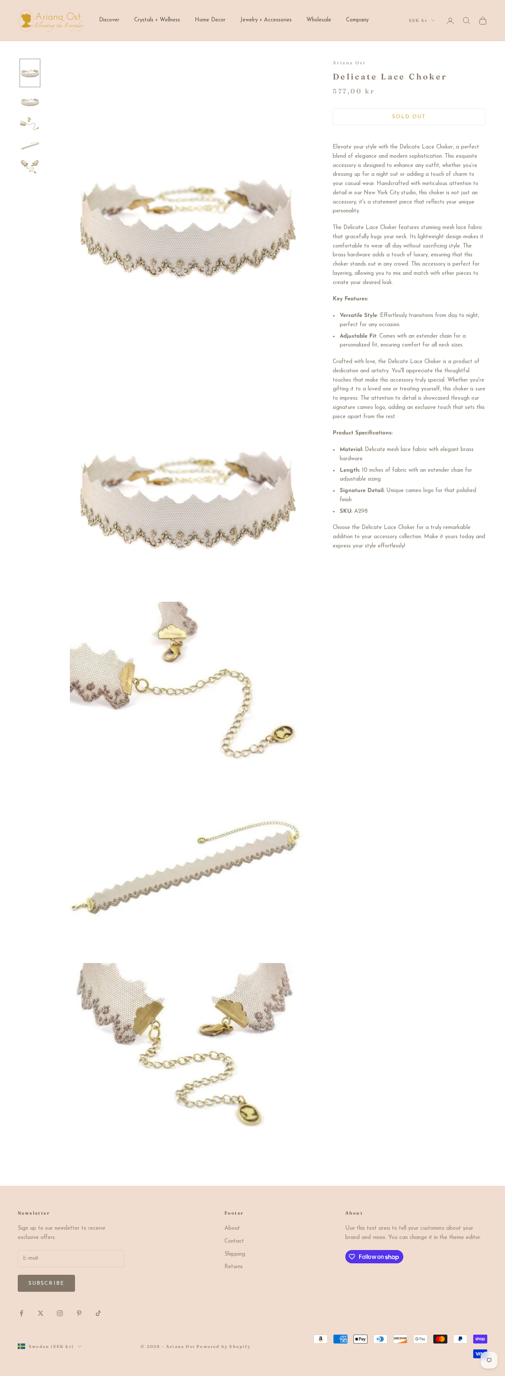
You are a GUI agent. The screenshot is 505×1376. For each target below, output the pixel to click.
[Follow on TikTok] (98, 1313)
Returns (233, 1267)
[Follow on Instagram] (60, 1313)
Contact (234, 1241)
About (232, 1228)
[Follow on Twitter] (40, 1313)
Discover (109, 20)
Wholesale (318, 20)
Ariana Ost (349, 62)
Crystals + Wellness (157, 20)
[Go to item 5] (30, 167)
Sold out (409, 117)
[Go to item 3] (30, 124)
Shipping (234, 1254)
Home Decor (210, 20)
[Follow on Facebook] (21, 1313)
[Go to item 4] (30, 145)
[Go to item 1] (30, 73)
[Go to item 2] (30, 102)
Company (357, 20)
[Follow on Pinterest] (79, 1313)
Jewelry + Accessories (266, 20)
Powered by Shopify (223, 1346)
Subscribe (46, 1283)
